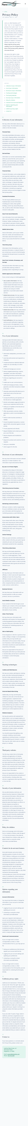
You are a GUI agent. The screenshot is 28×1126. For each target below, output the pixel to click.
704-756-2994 (11, 1055)
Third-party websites (10, 95)
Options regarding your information (11, 105)
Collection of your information (12, 86)
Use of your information (11, 88)
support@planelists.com (13, 1054)
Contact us (7, 111)
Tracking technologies (10, 93)
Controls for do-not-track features (13, 102)
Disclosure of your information (12, 90)
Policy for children (9, 100)
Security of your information (12, 97)
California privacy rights (11, 108)
